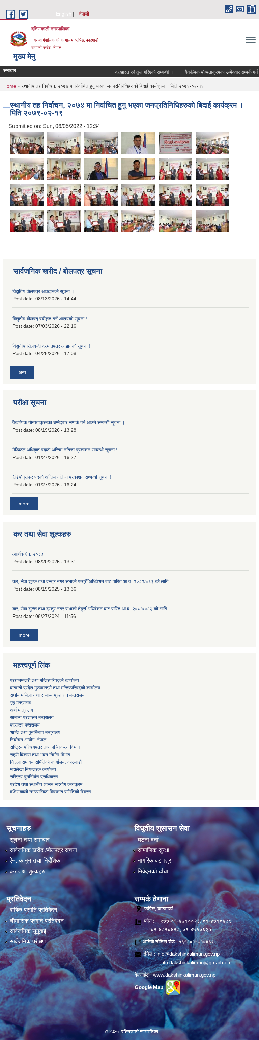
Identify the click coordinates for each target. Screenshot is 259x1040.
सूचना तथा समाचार (29, 840)
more (24, 504)
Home (9, 86)
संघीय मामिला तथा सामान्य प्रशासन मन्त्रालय (47, 695)
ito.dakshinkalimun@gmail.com (197, 962)
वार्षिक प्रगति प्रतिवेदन (33, 910)
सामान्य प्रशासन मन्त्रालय (32, 717)
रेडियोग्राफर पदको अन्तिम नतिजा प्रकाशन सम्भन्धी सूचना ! (61, 477)
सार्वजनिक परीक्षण (28, 941)
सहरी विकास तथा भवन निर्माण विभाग (40, 754)
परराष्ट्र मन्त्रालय (25, 725)
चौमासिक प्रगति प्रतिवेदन (37, 921)
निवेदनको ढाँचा (153, 871)
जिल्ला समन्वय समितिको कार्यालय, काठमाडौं (46, 762)
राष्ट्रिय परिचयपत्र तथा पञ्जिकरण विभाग (45, 747)
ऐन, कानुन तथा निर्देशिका (36, 860)
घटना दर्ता (148, 840)
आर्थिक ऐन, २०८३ (28, 554)
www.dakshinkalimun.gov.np (184, 975)
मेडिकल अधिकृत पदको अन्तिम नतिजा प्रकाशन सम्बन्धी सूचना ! (64, 450)
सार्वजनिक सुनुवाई (28, 931)
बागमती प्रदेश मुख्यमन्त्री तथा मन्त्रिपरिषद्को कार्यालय (55, 687)
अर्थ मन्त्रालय (21, 710)
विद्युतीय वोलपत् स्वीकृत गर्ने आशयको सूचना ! (49, 318)
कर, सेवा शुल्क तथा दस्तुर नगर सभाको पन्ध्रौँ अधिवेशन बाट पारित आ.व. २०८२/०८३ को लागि (90, 581)
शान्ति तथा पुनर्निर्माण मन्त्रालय (35, 732)
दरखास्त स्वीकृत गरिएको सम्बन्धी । (131, 72)
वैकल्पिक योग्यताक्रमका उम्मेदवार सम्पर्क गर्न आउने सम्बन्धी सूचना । (68, 422)
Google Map (150, 987)
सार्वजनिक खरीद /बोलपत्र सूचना (43, 850)
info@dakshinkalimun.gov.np (188, 954)
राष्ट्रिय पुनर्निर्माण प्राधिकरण (34, 776)
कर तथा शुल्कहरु (27, 871)
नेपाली (84, 14)
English (63, 14)
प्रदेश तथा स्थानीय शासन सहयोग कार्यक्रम (46, 784)
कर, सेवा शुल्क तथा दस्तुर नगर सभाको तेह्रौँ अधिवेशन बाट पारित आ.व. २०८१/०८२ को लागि (89, 608)
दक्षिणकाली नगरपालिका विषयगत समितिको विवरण (50, 791)
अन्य (22, 372)
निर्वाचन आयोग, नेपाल (28, 739)
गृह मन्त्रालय (20, 702)
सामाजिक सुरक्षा (153, 850)
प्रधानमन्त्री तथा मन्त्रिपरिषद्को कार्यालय (44, 680)
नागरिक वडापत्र (154, 860)
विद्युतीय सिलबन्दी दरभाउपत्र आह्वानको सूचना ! (51, 346)
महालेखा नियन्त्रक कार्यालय (33, 769)
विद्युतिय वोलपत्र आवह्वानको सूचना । (43, 291)
